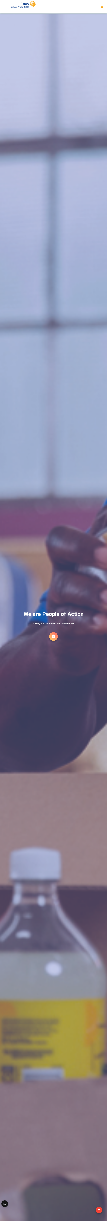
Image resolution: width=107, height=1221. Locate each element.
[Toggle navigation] (102, 7)
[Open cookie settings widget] (4, 1203)
